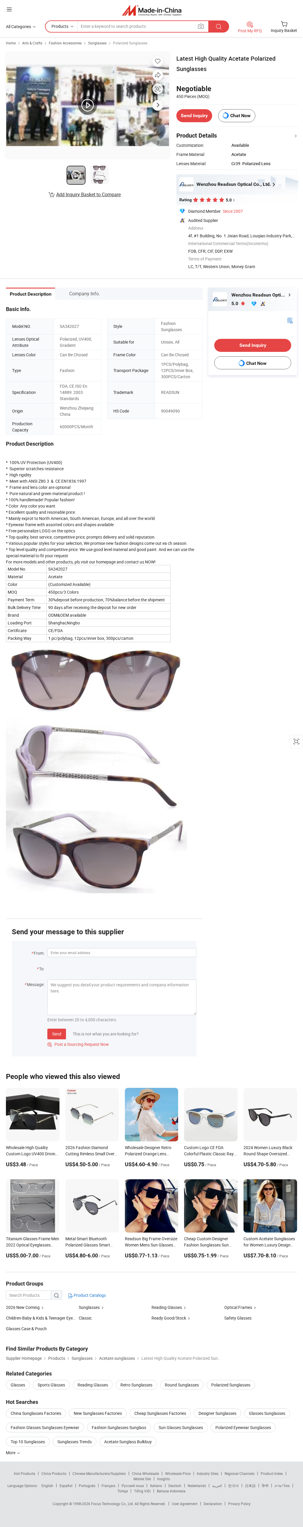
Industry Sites (207, 1473)
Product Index (272, 1473)
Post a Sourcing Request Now (78, 1044)
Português (87, 1485)
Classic (85, 1318)
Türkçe (122, 1491)
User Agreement (184, 1503)
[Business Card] (290, 320)
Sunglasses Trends (74, 1441)
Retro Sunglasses (136, 1385)
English (47, 1485)
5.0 (235, 303)
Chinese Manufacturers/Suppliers (99, 1473)
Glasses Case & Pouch (26, 1328)
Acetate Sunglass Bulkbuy (128, 1441)
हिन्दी (265, 1485)
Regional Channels (239, 1473)
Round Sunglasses (182, 1385)
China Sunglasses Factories (36, 1413)
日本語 (250, 1485)
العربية (217, 1485)
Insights (163, 1478)
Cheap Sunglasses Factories (160, 1413)
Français (108, 1485)
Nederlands (197, 1485)
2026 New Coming (23, 1307)
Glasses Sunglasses (267, 1413)
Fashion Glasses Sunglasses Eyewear (45, 1427)
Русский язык (133, 1485)
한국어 (233, 1485)
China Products (53, 1473)
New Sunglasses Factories (98, 1413)
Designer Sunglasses (217, 1413)
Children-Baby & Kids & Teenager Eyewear (44, 1318)
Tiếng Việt (142, 1491)
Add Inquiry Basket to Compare (88, 194)
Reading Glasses (167, 1307)
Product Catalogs (89, 1295)
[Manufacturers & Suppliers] (151, 10)
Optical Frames (238, 1307)
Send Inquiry (194, 115)
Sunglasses (97, 43)
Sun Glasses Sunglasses (181, 1427)
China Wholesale (145, 1473)
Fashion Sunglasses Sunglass (119, 1427)
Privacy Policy (239, 1503)
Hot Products (24, 1473)
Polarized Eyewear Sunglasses (243, 1427)
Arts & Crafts (32, 43)
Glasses (18, 1385)
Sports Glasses (51, 1385)
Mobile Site (142, 1478)
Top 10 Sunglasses (28, 1441)
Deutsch (174, 1485)
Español (65, 1485)
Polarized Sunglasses (130, 43)
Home (11, 43)
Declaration (213, 1503)
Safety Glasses (238, 1318)
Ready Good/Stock (169, 1318)
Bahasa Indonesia (171, 1491)
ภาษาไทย (282, 1485)
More (11, 1452)
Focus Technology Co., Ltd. (113, 1503)
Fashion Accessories (65, 43)
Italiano (156, 1485)
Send (56, 1034)
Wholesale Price (178, 1473)
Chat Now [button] (240, 115)
